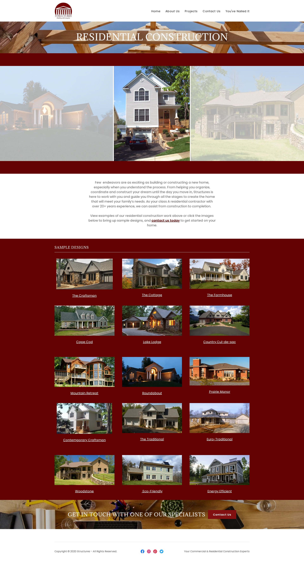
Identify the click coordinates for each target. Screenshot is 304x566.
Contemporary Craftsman (84, 440)
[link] (63, 11)
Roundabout (152, 393)
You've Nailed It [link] (238, 11)
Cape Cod (84, 342)
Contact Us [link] (211, 11)
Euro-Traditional (219, 439)
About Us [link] (172, 11)
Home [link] (156, 11)
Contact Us (222, 515)
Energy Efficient (219, 491)
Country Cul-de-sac (219, 342)
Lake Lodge (152, 342)
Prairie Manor (219, 391)
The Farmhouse (219, 295)
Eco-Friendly (152, 491)
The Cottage (152, 295)
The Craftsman (84, 295)
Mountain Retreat (84, 393)
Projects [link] (191, 11)
